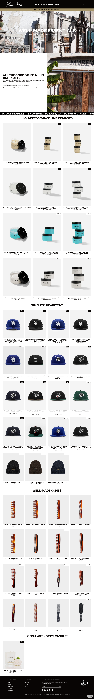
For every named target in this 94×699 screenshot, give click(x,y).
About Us (37, 4)
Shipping (27, 684)
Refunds (27, 682)
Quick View (17, 160)
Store (43, 4)
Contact (57, 4)
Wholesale (10, 690)
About (9, 684)
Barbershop (49, 4)
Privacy (26, 686)
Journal (9, 692)
